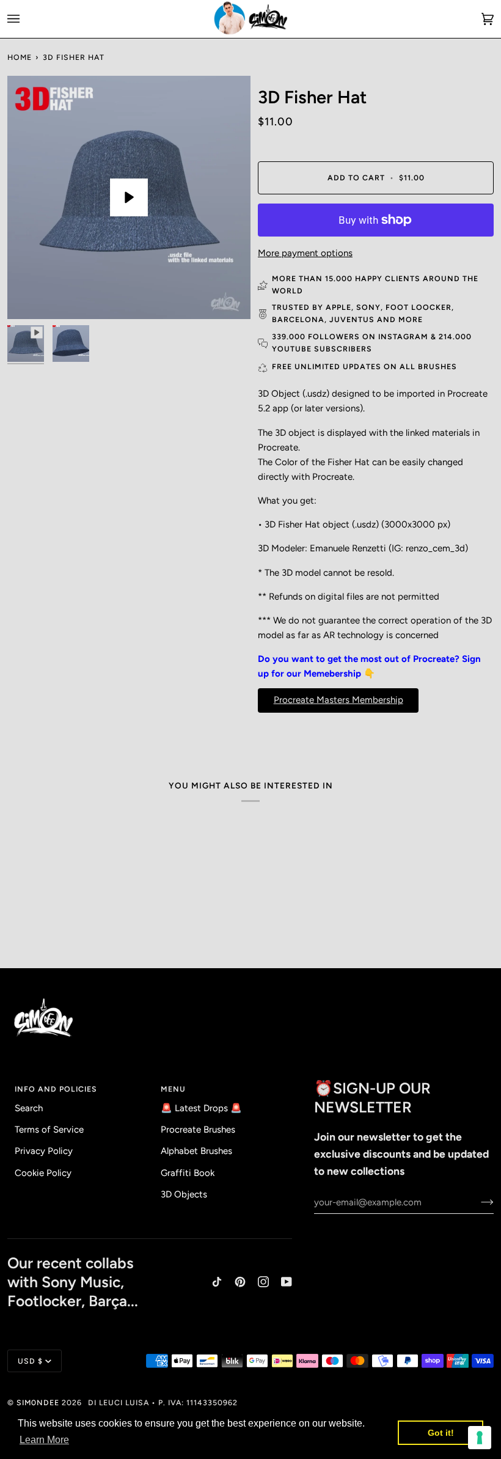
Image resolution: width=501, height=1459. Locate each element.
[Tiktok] (216, 1281)
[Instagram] (263, 1281)
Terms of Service (49, 1129)
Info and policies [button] (56, 1088)
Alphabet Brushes (196, 1150)
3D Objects (184, 1194)
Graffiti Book (187, 1172)
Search (29, 1108)
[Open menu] (25, 19)
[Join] (477, 1202)
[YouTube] (286, 1281)
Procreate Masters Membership (338, 699)
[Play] (129, 197)
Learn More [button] (44, 1440)
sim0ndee (37, 1402)
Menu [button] (173, 1088)
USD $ (30, 1360)
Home (19, 57)
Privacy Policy (44, 1150)
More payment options (305, 253)
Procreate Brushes (198, 1129)
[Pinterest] (240, 1281)
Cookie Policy (43, 1172)
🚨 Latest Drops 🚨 (201, 1108)
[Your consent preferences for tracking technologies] (479, 1437)
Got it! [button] (441, 1433)
